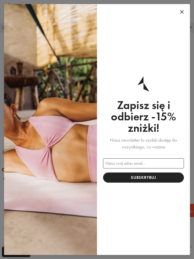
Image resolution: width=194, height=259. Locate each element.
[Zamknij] (182, 12)
